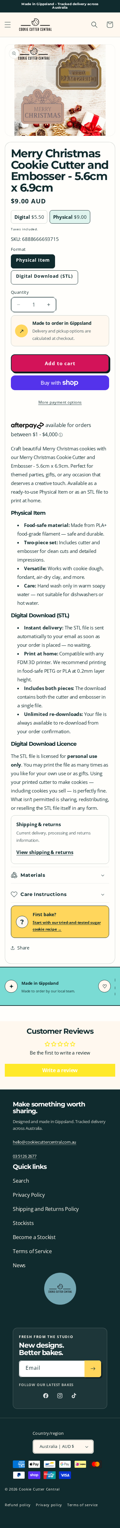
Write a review (60, 1070)
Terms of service (82, 1504)
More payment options (60, 402)
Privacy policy (49, 1504)
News (19, 1265)
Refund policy (18, 1504)
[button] (8, 25)
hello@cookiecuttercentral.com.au (44, 1142)
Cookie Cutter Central (39, 1489)
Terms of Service (32, 1251)
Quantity (20, 292)
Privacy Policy (28, 1194)
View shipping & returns (44, 852)
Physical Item (33, 260)
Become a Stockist (34, 1237)
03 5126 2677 (24, 1156)
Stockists (23, 1223)
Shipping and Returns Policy (46, 1208)
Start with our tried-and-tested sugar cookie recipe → (66, 926)
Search (21, 1180)
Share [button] (23, 948)
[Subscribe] (92, 1368)
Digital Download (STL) (44, 276)
